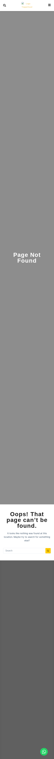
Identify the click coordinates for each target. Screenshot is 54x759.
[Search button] (48, 550)
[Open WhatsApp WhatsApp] (44, 752)
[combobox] (24, 550)
